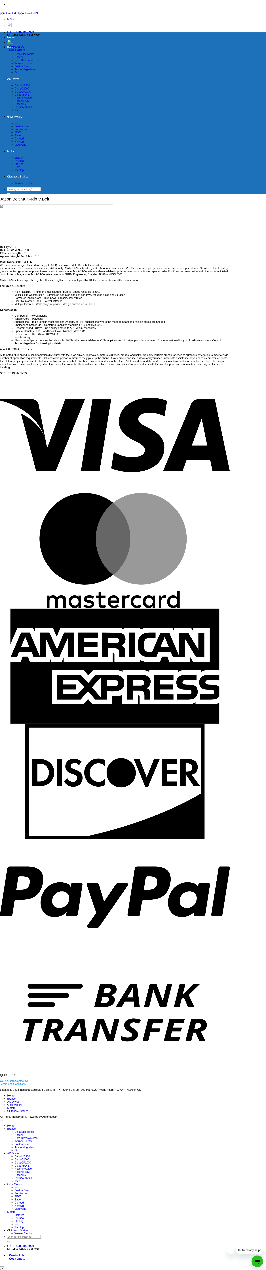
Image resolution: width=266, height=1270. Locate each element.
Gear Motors (14, 116)
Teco (17, 110)
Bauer (18, 135)
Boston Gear (21, 66)
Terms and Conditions (13, 1083)
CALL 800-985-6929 (20, 32)
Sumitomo (20, 129)
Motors (11, 151)
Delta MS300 (22, 85)
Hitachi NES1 (22, 100)
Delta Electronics (24, 53)
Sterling (18, 163)
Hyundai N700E (23, 106)
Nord (17, 123)
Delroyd (19, 138)
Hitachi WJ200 (23, 97)
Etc (16, 72)
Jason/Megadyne (24, 69)
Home (10, 37)
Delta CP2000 (22, 91)
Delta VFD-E (21, 94)
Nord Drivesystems (26, 60)
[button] (10, 18)
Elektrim (19, 157)
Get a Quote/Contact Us (14, 1080)
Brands (11, 47)
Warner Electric (23, 63)
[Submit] (8, 193)
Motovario (20, 144)
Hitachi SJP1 (22, 103)
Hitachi (18, 57)
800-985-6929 (122, 4)
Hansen (19, 141)
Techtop (19, 170)
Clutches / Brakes (17, 176)
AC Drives (13, 78)
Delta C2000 (21, 88)
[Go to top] (1, 1120)
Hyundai (19, 160)
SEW (17, 132)
